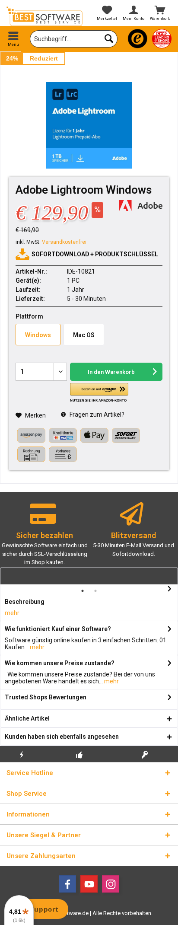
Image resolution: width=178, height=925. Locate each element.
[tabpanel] (44, 538)
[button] (99, 392)
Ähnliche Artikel (27, 718)
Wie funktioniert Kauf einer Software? (58, 628)
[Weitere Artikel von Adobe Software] (140, 205)
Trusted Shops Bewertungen (45, 697)
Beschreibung (24, 601)
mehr (12, 612)
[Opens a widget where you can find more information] (38, 910)
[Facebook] (67, 884)
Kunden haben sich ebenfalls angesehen (62, 736)
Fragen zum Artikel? (96, 414)
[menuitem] (13, 39)
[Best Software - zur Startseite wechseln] (44, 16)
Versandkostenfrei (64, 242)
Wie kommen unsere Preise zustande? (59, 663)
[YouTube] (89, 884)
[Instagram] (110, 884)
